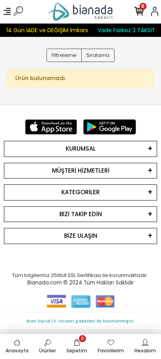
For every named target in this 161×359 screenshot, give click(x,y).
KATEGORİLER (80, 192)
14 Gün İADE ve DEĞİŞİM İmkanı (47, 30)
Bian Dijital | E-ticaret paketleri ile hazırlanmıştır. (80, 321)
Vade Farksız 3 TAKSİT (126, 30)
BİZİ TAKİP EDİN (80, 214)
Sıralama (97, 55)
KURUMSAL (81, 148)
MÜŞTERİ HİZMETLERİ (80, 170)
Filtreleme (64, 55)
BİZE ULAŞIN (80, 235)
